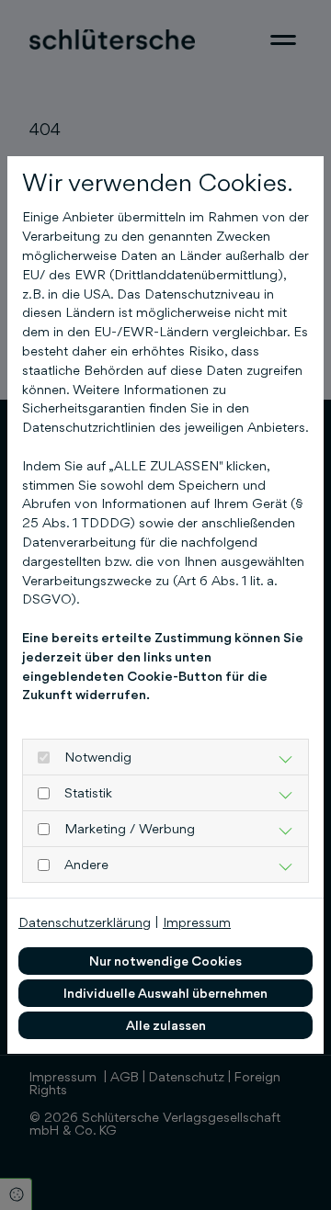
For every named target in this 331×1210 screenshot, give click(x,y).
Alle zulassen (166, 1025)
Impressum (197, 922)
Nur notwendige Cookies (165, 960)
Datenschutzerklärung (84, 922)
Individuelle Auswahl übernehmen (165, 993)
